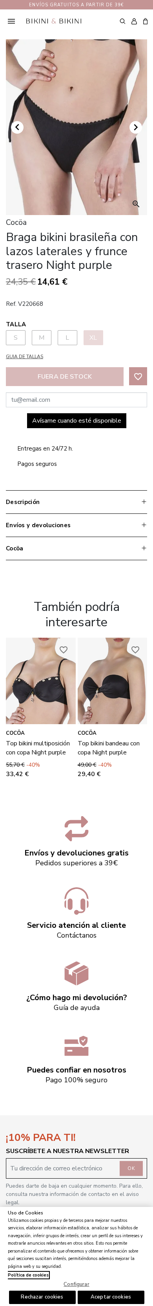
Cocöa (15, 733)
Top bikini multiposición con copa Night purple (38, 747)
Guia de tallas (24, 356)
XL (93, 337)
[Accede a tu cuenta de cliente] (134, 21)
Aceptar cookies (111, 1296)
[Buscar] (122, 21)
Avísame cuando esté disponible (76, 420)
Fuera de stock (65, 376)
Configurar (76, 1284)
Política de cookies (28, 1275)
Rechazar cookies (42, 1296)
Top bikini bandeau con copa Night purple (109, 747)
